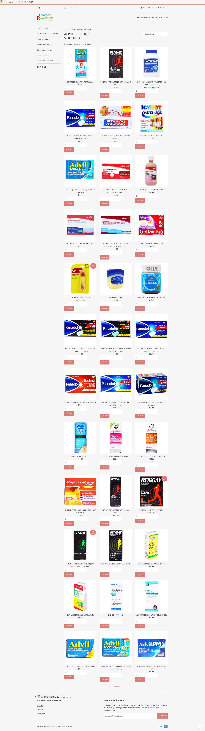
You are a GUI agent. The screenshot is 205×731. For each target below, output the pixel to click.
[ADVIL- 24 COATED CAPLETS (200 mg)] (80, 647)
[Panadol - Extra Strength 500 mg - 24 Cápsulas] (151, 384)
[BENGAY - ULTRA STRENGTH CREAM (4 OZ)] (116, 491)
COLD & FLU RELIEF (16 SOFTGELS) (80, 243)
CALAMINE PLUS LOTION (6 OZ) (151, 189)
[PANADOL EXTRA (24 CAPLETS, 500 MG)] (80, 384)
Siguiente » (117, 686)
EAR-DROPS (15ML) (116, 615)
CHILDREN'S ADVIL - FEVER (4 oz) (80, 82)
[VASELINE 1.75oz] (116, 279)
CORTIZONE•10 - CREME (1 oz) (151, 243)
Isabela (40, 709)
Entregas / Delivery (44, 50)
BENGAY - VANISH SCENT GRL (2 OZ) (115, 564)
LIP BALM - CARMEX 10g (80, 297)
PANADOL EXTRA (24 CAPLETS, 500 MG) (80, 402)
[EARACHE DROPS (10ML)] (80, 438)
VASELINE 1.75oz (116, 297)
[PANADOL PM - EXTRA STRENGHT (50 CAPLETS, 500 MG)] (80, 330)
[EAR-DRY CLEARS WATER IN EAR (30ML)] (151, 596)
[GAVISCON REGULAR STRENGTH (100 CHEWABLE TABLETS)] (151, 63)
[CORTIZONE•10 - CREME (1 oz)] (151, 225)
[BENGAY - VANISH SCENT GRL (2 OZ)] (116, 545)
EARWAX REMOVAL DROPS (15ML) (80, 615)
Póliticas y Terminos (49, 61)
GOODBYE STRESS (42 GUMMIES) (151, 297)
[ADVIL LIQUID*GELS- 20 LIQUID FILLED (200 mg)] (80, 171)
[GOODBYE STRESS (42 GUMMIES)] (151, 279)
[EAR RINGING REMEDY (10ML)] (116, 438)
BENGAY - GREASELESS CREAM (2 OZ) (80, 564)
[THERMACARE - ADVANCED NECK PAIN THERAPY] (80, 491)
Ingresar (66, 8)
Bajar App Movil (43, 39)
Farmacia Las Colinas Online (63, 726)
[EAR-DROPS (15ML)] (116, 596)
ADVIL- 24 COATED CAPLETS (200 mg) (80, 666)
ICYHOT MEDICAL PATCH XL (151, 136)
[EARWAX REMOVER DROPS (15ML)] (151, 545)
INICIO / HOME (43, 28)
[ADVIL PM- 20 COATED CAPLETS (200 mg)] (151, 647)
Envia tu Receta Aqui (45, 44)
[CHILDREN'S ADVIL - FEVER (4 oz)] (80, 63)
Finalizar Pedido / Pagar (160, 8)
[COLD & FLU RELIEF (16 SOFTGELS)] (80, 225)
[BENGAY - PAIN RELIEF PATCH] (151, 491)
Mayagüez (41, 713)
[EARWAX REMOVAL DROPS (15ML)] (80, 596)
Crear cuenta (75, 8)
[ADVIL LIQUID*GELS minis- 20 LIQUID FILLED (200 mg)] (116, 647)
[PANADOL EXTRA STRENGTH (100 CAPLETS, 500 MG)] (116, 384)
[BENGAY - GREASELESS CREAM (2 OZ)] (80, 545)
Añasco (40, 705)
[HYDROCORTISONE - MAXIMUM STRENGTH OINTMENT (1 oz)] (116, 225)
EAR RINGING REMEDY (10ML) (116, 456)
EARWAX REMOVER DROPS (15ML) (151, 564)
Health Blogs (49, 55)
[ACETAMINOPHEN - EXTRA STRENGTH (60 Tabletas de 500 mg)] (116, 171)
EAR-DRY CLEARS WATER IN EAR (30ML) (151, 615)
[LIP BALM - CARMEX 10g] (80, 279)
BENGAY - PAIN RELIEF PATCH (151, 510)
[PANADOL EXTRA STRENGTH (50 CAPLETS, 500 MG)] (151, 330)
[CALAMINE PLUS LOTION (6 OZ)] (151, 171)
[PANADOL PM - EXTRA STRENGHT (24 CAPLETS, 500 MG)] (116, 330)
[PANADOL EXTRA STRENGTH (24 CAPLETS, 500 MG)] (80, 117)
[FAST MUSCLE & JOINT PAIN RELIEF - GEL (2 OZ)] (116, 117)
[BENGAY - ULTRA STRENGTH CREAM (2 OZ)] (116, 63)
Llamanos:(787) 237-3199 (19, 2)
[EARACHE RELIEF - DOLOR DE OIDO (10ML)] (151, 438)
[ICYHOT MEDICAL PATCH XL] (151, 117)
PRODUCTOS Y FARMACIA (49, 34)
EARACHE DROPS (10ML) (80, 456)
